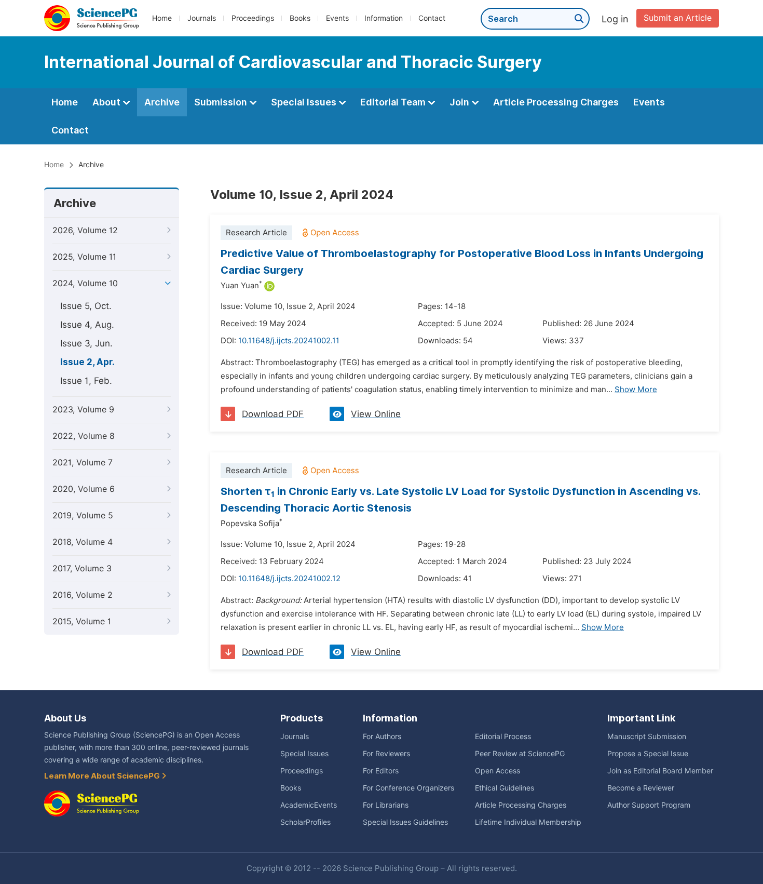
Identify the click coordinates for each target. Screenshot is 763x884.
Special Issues (304, 102)
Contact (431, 18)
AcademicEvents (308, 805)
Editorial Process (503, 736)
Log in (615, 19)
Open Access (497, 771)
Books (300, 18)
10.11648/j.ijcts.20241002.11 (288, 340)
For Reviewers (386, 753)
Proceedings (252, 18)
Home (162, 18)
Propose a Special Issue (647, 753)
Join (460, 102)
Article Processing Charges (556, 102)
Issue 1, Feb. (86, 381)
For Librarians (385, 805)
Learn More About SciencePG (102, 776)
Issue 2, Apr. (87, 362)
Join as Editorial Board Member (660, 771)
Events (337, 18)
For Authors (382, 736)
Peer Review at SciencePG (520, 753)
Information (383, 18)
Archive (162, 102)
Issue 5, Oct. (86, 306)
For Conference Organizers (408, 788)
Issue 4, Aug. (87, 324)
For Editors (381, 771)
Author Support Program (648, 805)
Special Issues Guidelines (405, 822)
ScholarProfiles (305, 822)
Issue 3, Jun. (86, 343)
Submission (221, 102)
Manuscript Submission (646, 736)
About (107, 102)
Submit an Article (678, 18)
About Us (65, 718)
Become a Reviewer (640, 788)
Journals (201, 18)
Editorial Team (394, 102)
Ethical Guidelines (504, 788)
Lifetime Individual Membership (528, 822)
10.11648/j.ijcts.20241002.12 (289, 578)
